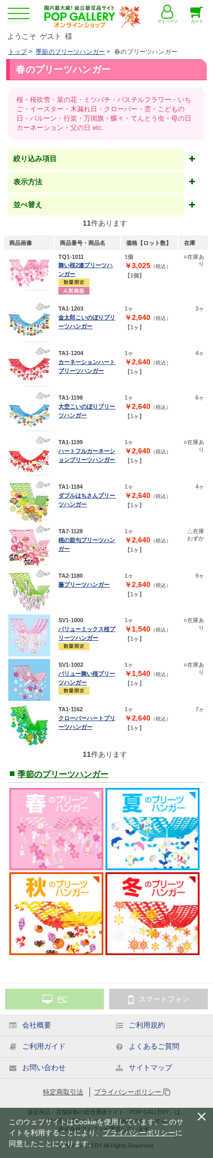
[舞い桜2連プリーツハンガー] (29, 272)
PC (62, 999)
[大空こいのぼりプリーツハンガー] (29, 413)
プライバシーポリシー (128, 1092)
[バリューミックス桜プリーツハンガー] (29, 635)
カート (197, 21)
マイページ (167, 21)
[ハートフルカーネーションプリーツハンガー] (29, 457)
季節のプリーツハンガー (70, 51)
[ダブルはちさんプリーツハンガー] (29, 502)
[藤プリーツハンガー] (29, 591)
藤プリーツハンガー (84, 584)
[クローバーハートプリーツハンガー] (29, 724)
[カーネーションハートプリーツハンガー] (29, 368)
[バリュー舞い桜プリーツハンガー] (29, 680)
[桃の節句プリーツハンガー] (29, 546)
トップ (17, 51)
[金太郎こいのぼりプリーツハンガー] (29, 324)
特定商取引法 (63, 1092)
